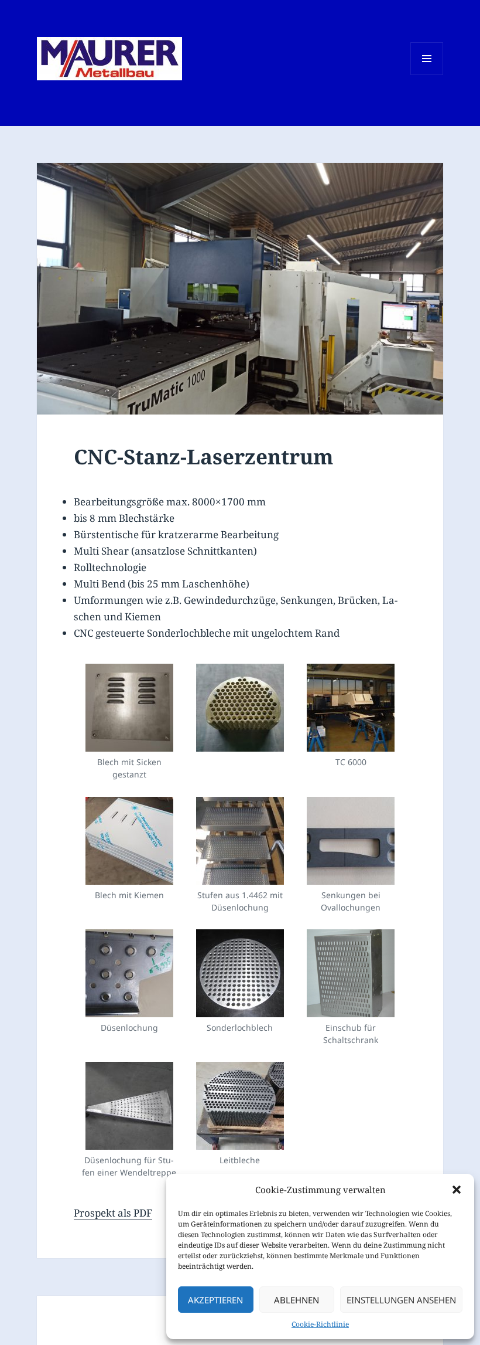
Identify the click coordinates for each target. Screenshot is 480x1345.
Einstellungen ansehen (401, 1300)
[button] (456, 1189)
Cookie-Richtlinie (320, 1324)
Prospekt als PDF (113, 1213)
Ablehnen (296, 1300)
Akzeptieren (215, 1300)
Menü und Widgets (427, 74)
